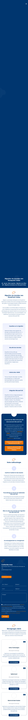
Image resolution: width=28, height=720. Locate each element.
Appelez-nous (10, 438)
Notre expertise (11, 283)
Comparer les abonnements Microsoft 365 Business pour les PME (14, 442)
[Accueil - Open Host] (5, 4)
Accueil (5, 283)
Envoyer (6, 616)
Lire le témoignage (14, 662)
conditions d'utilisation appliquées (14, 613)
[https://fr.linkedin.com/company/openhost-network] (2, 573)
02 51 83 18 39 (7, 576)
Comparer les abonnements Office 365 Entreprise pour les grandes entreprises (14, 448)
